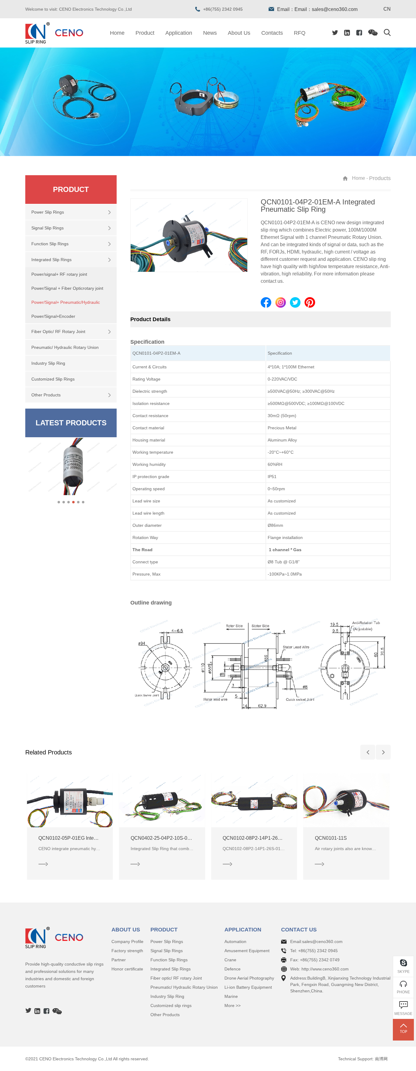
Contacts (272, 33)
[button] (59, 502)
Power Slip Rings (166, 941)
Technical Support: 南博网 (363, 1058)
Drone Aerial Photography (249, 978)
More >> (232, 1005)
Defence (232, 968)
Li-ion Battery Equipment (248, 987)
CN (387, 9)
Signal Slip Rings (166, 950)
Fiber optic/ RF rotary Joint (176, 978)
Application (178, 33)
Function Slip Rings (169, 959)
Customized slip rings (171, 1005)
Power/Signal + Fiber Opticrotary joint (67, 288)
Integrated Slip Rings (170, 968)
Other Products (165, 1014)
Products (380, 178)
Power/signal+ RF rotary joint (59, 274)
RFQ (299, 33)
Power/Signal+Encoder (53, 316)
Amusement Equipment (247, 950)
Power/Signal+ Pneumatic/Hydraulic (65, 302)
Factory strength (127, 950)
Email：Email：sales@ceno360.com (317, 9)
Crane (230, 959)
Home (117, 33)
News (210, 33)
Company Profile (127, 941)
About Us (239, 33)
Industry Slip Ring (167, 996)
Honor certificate (127, 968)
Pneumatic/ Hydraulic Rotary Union (184, 987)
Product (145, 33)
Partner (118, 959)
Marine (231, 996)
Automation (235, 941)
